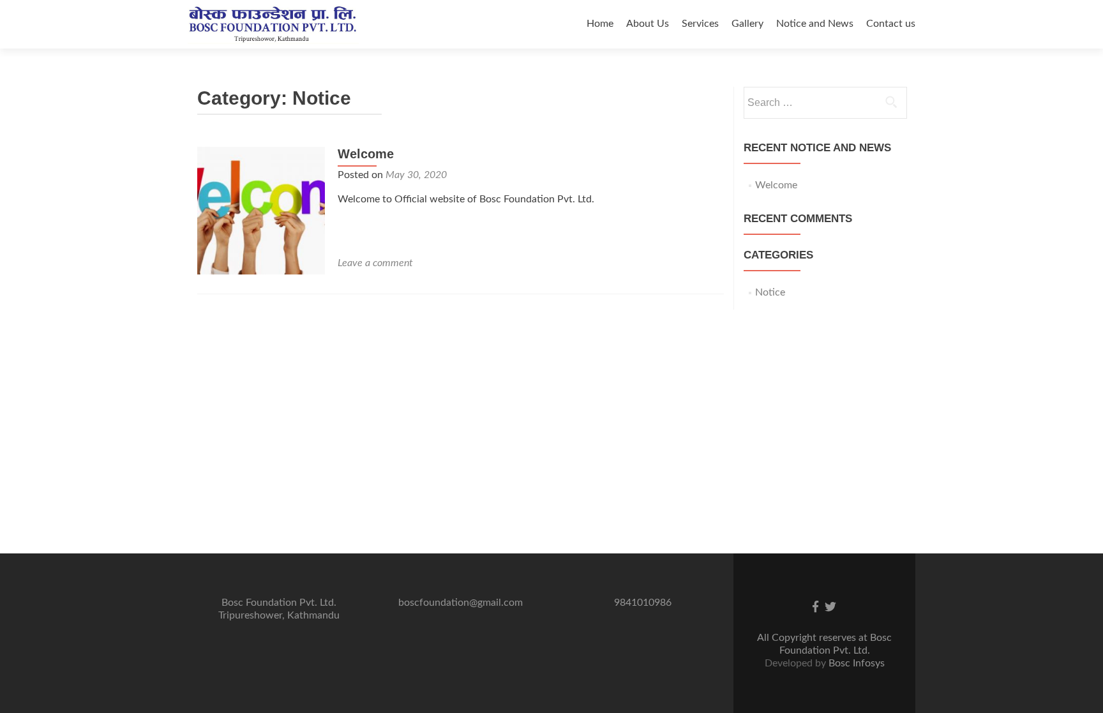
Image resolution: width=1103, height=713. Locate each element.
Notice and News (814, 24)
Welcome (366, 154)
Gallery (747, 24)
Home (600, 24)
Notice (770, 292)
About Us (647, 24)
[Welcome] (261, 210)
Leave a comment (375, 263)
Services (700, 24)
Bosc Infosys (857, 663)
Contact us (890, 24)
